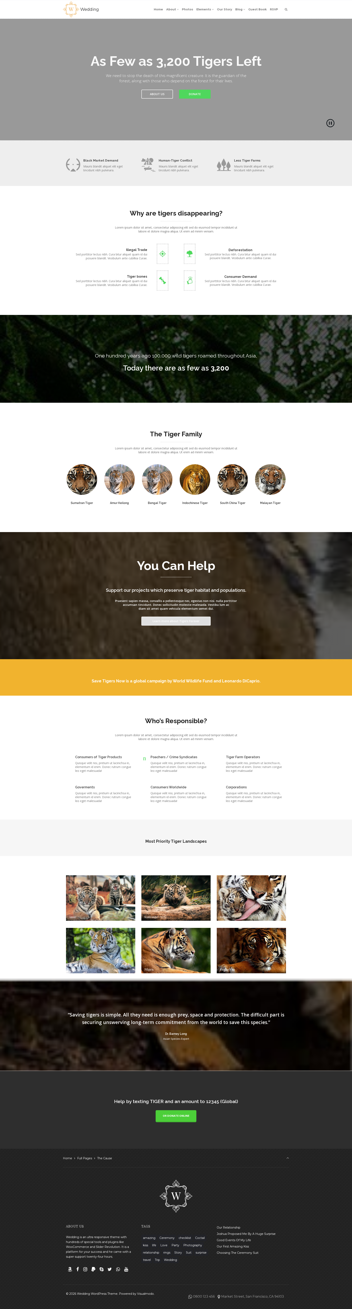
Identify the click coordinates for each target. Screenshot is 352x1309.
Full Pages (84, 1158)
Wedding (89, 9)
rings (166, 1252)
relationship (151, 1252)
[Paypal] (93, 1269)
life (154, 1245)
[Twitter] (110, 1269)
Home (67, 1158)
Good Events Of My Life (234, 1240)
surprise (201, 1252)
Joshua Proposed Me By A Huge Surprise (246, 1234)
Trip (157, 1260)
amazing (149, 1238)
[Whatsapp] (118, 1269)
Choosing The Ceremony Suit (237, 1253)
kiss (145, 1245)
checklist (185, 1238)
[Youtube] (126, 1269)
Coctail (200, 1238)
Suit (188, 1252)
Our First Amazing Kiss (233, 1246)
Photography (192, 1245)
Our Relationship (228, 1227)
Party (175, 1245)
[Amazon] (70, 1269)
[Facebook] (78, 1269)
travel (147, 1260)
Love (163, 1245)
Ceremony (167, 1238)
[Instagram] (85, 1269)
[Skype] (101, 1269)
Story (178, 1252)
